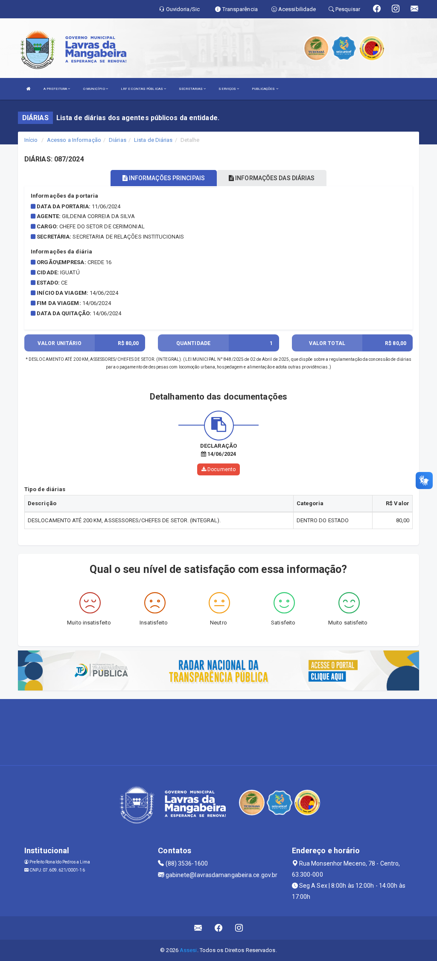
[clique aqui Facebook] (218, 928)
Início (31, 140)
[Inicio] (28, 89)
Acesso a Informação (74, 140)
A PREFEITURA (56, 89)
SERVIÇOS (227, 89)
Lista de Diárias (153, 140)
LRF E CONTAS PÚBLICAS (142, 89)
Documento (221, 469)
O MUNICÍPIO (94, 89)
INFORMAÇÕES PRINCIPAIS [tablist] (166, 178)
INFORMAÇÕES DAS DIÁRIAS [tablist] (274, 178)
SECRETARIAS (191, 89)
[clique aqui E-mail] (198, 928)
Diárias (117, 140)
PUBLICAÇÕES (264, 89)
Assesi (188, 950)
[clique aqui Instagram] (239, 928)
